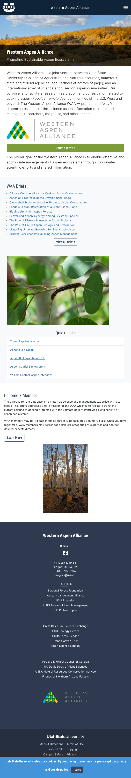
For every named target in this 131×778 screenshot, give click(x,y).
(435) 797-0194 (65, 571)
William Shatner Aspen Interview (31, 375)
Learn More (14, 438)
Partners (66, 584)
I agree (77, 769)
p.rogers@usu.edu (65, 575)
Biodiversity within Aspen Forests (30, 211)
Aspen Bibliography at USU (27, 358)
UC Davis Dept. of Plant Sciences (65, 666)
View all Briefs (65, 242)
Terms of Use (75, 744)
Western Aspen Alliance (70, 7)
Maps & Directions (51, 744)
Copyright (73, 749)
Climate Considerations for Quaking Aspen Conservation (46, 193)
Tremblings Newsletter (24, 341)
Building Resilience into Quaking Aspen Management (43, 234)
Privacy (71, 754)
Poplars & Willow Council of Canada (65, 661)
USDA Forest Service (65, 636)
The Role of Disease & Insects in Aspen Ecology (40, 220)
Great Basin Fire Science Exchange (65, 626)
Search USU (55, 749)
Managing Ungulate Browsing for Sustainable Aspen (42, 229)
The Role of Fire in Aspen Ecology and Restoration (42, 225)
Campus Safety (53, 754)
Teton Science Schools (65, 645)
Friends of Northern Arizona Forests (65, 676)
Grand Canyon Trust (65, 641)
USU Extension (65, 600)
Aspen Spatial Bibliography (27, 366)
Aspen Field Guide (22, 349)
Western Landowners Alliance (65, 595)
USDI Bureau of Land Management (65, 605)
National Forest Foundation (65, 590)
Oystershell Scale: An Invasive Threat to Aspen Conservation (48, 202)
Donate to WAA (65, 148)
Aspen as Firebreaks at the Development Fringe (40, 198)
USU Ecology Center (65, 631)
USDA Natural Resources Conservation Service (65, 671)
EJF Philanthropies (65, 610)
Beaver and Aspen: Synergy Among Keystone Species (43, 216)
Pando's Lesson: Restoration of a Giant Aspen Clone (43, 207)
